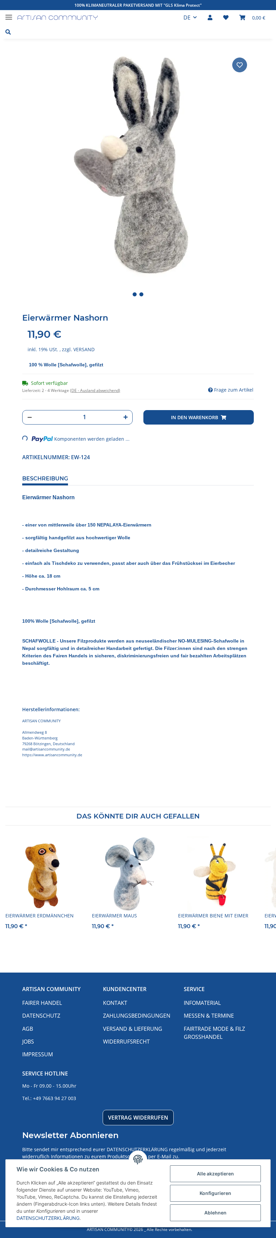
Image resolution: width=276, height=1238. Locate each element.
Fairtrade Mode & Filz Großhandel (214, 1033)
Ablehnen (215, 1212)
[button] (210, 17)
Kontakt (115, 1003)
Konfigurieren (215, 1193)
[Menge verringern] (30, 417)
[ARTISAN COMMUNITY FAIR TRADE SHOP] (58, 17)
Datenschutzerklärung (137, 1149)
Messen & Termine (209, 1015)
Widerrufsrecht (126, 1041)
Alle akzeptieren (215, 1173)
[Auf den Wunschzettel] (239, 65)
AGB (27, 1028)
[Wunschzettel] (226, 17)
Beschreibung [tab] (45, 478)
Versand (84, 349)
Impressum (37, 1054)
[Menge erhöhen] (125, 417)
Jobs (28, 1041)
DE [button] (187, 17)
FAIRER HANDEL (42, 1003)
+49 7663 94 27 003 (54, 1098)
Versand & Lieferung (132, 1028)
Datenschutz (41, 1015)
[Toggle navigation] (8, 14)
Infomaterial (202, 1003)
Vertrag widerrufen (138, 1117)
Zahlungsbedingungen (136, 1015)
